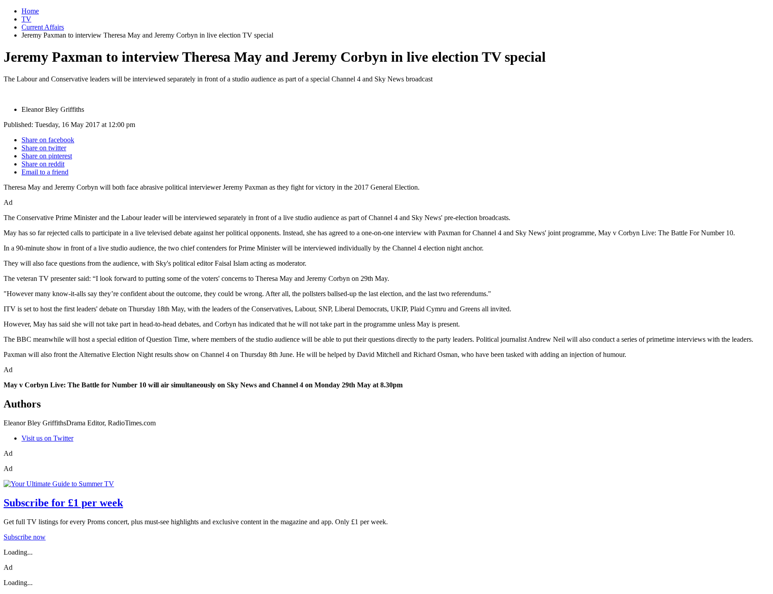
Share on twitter (43, 148)
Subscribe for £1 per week (63, 503)
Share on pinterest (46, 156)
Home (30, 11)
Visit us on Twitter (47, 438)
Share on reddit (42, 164)
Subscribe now (25, 537)
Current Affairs (42, 27)
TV (26, 19)
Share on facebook (47, 140)
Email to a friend (44, 172)
